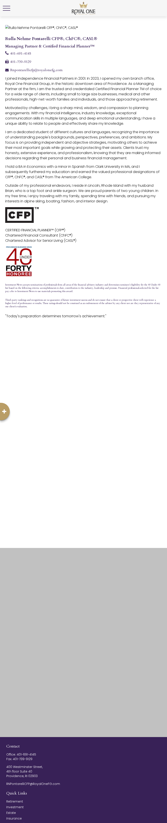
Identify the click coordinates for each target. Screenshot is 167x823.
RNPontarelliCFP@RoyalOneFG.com (33, 784)
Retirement (14, 801)
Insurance (14, 818)
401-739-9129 (20, 61)
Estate (11, 813)
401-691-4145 (20, 53)
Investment (15, 807)
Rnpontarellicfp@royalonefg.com (36, 70)
